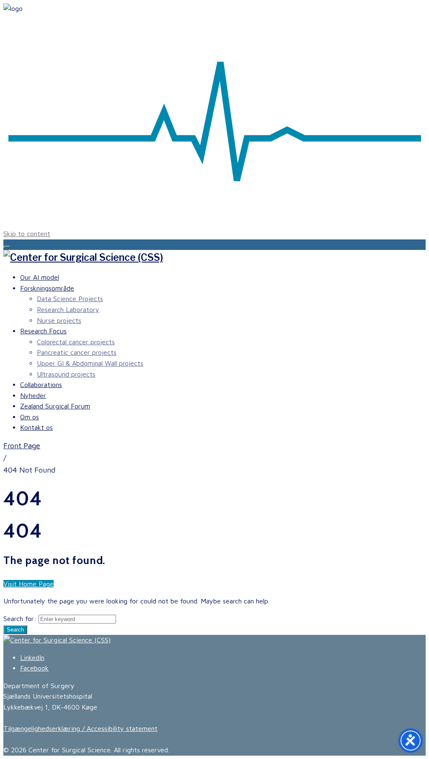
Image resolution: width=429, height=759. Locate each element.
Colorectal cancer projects (76, 342)
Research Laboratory (68, 309)
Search (15, 629)
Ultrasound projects (66, 374)
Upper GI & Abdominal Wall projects (90, 363)
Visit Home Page (28, 583)
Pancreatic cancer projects (76, 352)
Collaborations (41, 384)
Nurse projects (59, 320)
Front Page (21, 445)
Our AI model (39, 277)
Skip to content (26, 233)
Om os (29, 417)
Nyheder (33, 395)
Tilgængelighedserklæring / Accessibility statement (80, 728)
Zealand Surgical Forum (55, 406)
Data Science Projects (70, 298)
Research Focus (43, 331)
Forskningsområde (47, 288)
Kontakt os (36, 427)
